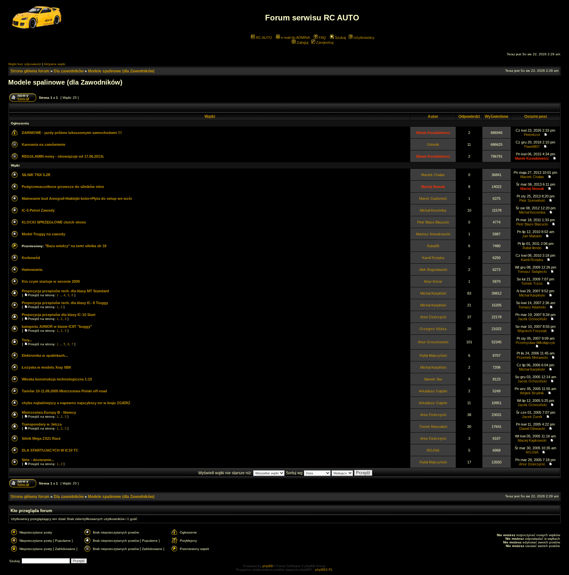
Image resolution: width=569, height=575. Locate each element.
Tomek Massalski (433, 427)
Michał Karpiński (433, 293)
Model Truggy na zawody (43, 234)
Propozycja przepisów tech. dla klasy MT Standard (65, 291)
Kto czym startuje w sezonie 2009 (51, 281)
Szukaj (340, 37)
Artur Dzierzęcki (433, 317)
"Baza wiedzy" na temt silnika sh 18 (75, 246)
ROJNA (433, 450)
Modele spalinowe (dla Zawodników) (121, 71)
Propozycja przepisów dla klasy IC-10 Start (58, 315)
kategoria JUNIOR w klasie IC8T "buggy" (57, 326)
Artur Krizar (433, 281)
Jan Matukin (532, 236)
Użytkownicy (363, 37)
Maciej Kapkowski (532, 440)
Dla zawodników (69, 71)
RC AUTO (263, 37)
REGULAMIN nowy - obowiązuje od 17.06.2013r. (63, 156)
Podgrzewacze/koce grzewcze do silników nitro (63, 187)
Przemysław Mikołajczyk (535, 343)
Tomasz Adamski (532, 307)
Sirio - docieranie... (38, 460)
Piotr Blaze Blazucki (433, 222)
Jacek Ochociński (532, 319)
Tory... (27, 340)
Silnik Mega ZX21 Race (41, 438)
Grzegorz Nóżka (433, 329)
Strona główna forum (30, 71)
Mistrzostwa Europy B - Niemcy (49, 412)
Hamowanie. (32, 270)
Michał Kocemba (433, 210)
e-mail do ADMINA (295, 37)
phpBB (267, 566)
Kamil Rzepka (433, 258)
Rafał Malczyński (433, 355)
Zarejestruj (324, 42)
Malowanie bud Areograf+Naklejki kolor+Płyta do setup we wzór (77, 198)
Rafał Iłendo (532, 248)
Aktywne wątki (54, 64)
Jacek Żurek (532, 417)
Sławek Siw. (433, 379)
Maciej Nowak (433, 187)
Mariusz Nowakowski (433, 234)
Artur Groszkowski (433, 342)
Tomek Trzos (532, 283)
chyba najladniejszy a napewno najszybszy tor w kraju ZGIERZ (76, 403)
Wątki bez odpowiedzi (24, 64)
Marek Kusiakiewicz (433, 133)
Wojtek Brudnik (532, 393)
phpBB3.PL (324, 569)
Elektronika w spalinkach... (45, 355)
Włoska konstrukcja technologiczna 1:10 (57, 379)
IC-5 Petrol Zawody (38, 210)
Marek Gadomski (433, 198)
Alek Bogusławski (433, 270)
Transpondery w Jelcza (42, 424)
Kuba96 (433, 246)
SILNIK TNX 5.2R (36, 175)
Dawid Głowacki (532, 429)
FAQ (322, 37)
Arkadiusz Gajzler (433, 391)
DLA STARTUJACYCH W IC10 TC (50, 450)
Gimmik (433, 144)
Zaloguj (302, 42)
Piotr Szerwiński (532, 200)
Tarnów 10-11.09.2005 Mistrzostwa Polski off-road (64, 391)
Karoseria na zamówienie (43, 144)
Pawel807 (532, 146)
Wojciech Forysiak (532, 331)
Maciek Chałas (433, 175)
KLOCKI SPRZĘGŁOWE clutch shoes (54, 222)
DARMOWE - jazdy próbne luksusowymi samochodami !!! (72, 133)
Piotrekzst (532, 135)
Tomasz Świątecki (532, 272)
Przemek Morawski (532, 357)
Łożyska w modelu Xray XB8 (46, 367)
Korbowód (31, 258)
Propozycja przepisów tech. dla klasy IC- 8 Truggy (65, 303)
